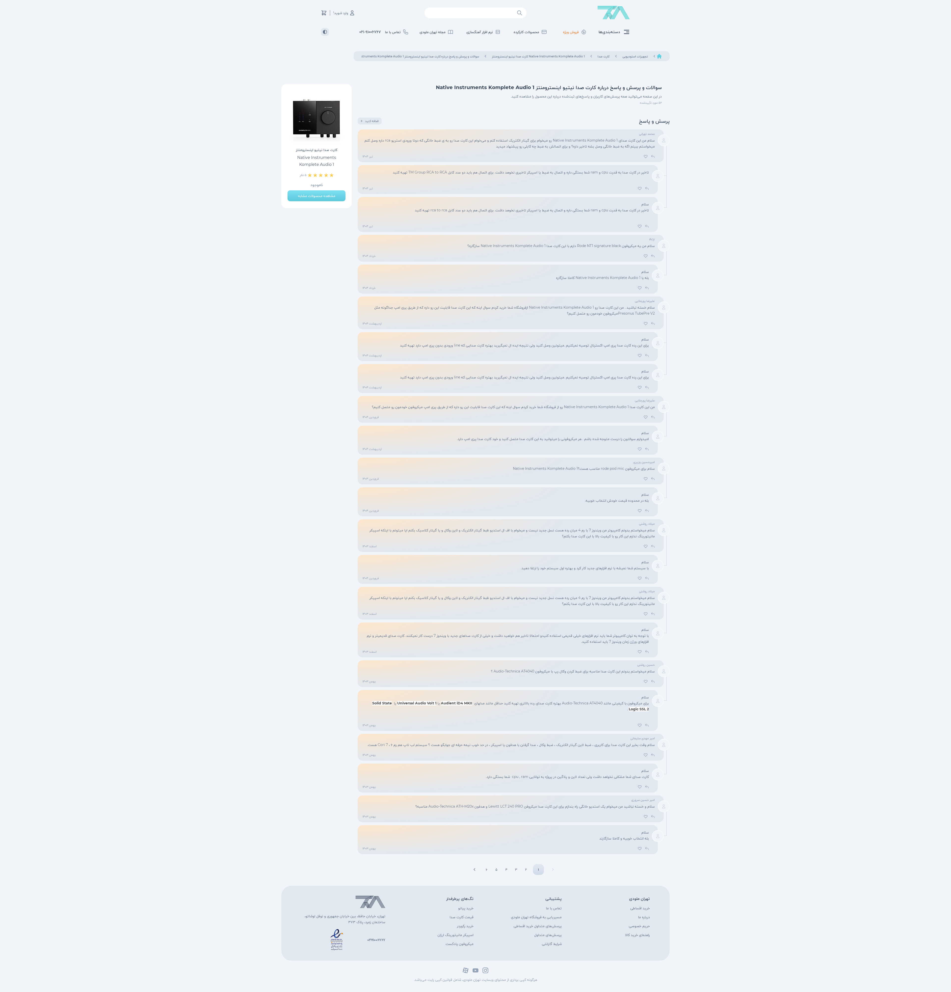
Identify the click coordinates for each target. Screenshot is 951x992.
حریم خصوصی (639, 926)
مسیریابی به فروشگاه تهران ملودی (536, 917)
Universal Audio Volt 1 (416, 703)
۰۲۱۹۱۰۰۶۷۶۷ (376, 940)
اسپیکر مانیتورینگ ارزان (456, 935)
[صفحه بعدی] (474, 869)
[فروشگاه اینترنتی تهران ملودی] (613, 13)
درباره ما (644, 917)
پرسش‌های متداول (548, 935)
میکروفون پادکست (460, 944)
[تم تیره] (325, 32)
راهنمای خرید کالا (637, 935)
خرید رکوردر (465, 926)
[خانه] (659, 56)
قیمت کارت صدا (462, 917)
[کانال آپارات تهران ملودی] (466, 970)
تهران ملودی (639, 898)
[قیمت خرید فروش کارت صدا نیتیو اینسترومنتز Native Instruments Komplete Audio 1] (316, 118)
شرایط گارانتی (552, 944)
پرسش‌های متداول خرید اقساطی (538, 926)
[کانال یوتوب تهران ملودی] (475, 970)
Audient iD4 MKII (456, 703)
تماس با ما (554, 908)
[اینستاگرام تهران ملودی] (485, 970)
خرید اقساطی (640, 908)
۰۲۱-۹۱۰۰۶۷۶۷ (370, 31)
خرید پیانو (466, 908)
